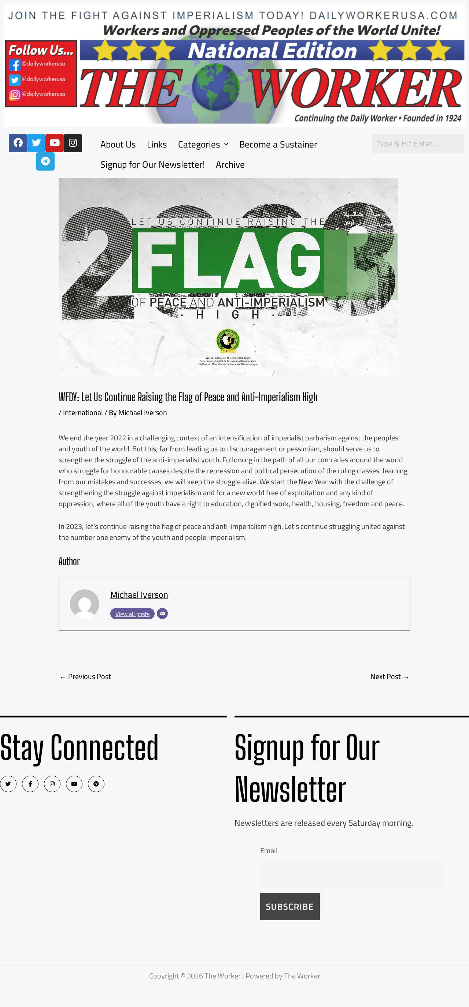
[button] (203, 144)
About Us (118, 144)
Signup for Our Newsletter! (152, 164)
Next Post (390, 676)
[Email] (162, 613)
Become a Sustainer (278, 144)
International (83, 412)
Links (157, 144)
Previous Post (85, 676)
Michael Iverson (139, 594)
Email (269, 850)
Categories (199, 144)
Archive (230, 164)
